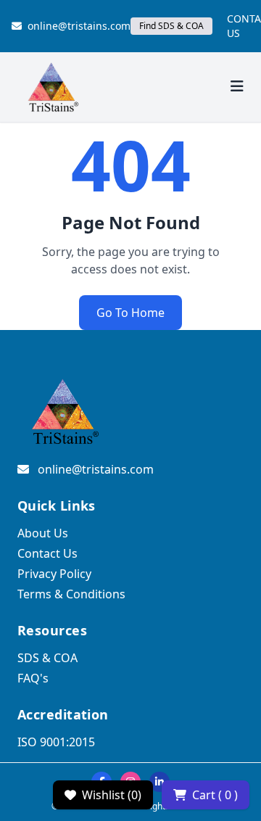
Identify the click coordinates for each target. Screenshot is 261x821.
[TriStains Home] (52, 87)
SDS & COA (47, 658)
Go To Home (130, 313)
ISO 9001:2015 (56, 742)
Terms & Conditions (71, 594)
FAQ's (33, 678)
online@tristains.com (79, 26)
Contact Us (47, 553)
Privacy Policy (54, 574)
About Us (42, 533)
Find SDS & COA (171, 26)
